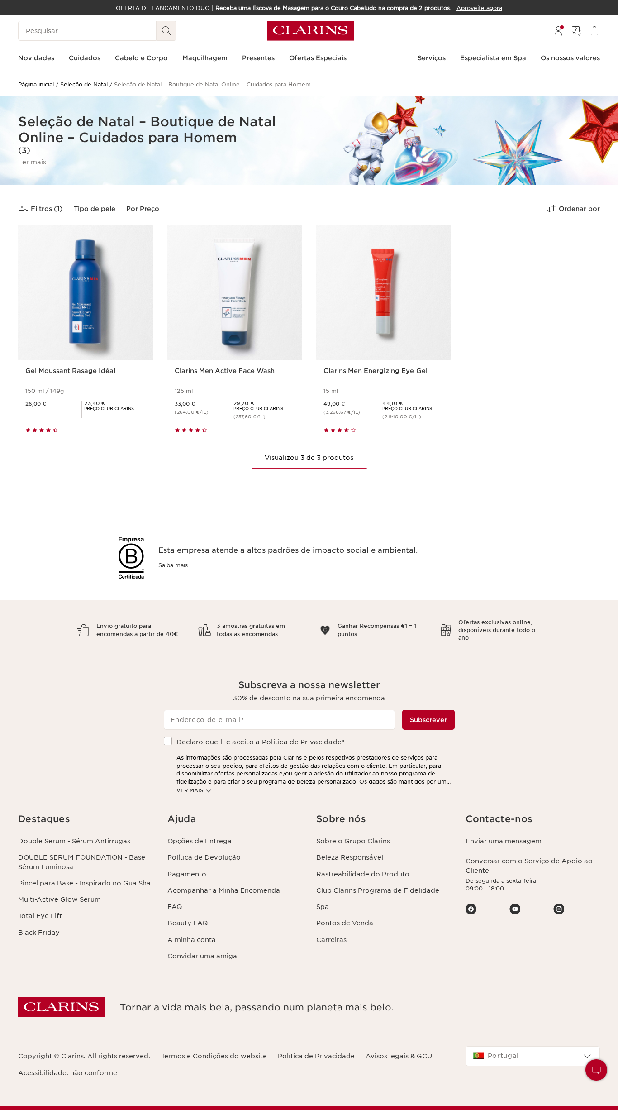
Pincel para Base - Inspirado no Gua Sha (84, 883)
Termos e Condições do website (214, 1056)
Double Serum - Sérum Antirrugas (74, 841)
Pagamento (186, 874)
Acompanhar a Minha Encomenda (223, 890)
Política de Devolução (204, 857)
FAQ (174, 906)
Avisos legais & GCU (399, 1056)
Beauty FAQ (187, 923)
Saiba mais (173, 565)
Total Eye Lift (40, 915)
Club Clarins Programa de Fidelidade (377, 890)
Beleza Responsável (349, 857)
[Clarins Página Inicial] (310, 31)
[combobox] (533, 1056)
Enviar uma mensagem (504, 841)
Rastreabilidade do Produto (362, 874)
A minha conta (191, 939)
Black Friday (39, 932)
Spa (322, 906)
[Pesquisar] (166, 31)
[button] (32, 162)
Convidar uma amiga (202, 956)
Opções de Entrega (199, 841)
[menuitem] (558, 30)
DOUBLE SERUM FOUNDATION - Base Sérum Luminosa (81, 862)
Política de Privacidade (302, 742)
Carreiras (331, 939)
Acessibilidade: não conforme (67, 1073)
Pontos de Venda (344, 923)
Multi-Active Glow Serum (59, 899)
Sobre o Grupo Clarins (353, 841)
